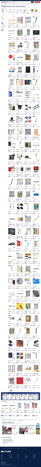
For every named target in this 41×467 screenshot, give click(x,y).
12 (27, 390)
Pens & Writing (4, 5)
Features (38, 0)
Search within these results (3, 18)
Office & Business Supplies (21, 419)
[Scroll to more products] (38, 424)
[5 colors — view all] (9, 35)
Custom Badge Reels (31, 419)
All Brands (2, 458)
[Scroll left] (1, 396)
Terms (6, 465)
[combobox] (19, 2)
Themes (34, 0)
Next (29, 390)
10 (24, 390)
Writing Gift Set (26, 419)
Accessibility (8, 465)
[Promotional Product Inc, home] (5, 2)
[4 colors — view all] (26, 35)
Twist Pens (12, 419)
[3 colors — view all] (34, 35)
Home (1, 5)
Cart (39, 0)
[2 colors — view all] (33, 97)
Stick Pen (16, 419)
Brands (36, 0)
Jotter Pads (35, 419)
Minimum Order (4, 24)
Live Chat (31, 0)
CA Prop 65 (15, 465)
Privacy (4, 465)
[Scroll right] (39, 396)
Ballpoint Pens (2, 419)
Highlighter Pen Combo (8, 419)
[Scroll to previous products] (37, 424)
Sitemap (17, 465)
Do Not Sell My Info (12, 465)
